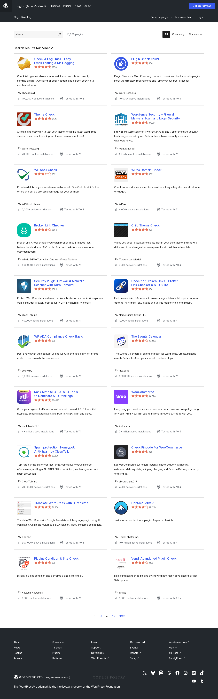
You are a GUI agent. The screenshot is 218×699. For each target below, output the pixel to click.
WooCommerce (142, 392)
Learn (94, 642)
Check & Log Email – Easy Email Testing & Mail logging (54, 61)
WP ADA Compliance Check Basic (58, 336)
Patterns (57, 658)
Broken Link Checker (49, 225)
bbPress (175, 652)
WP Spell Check (45, 170)
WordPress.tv (100, 658)
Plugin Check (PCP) (145, 59)
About (17, 642)
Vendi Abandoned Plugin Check (153, 558)
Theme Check (44, 114)
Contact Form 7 (142, 503)
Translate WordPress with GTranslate (61, 503)
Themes (57, 647)
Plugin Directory (23, 17)
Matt (173, 647)
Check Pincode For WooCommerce (156, 447)
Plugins (56, 652)
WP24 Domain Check (146, 170)
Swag (134, 658)
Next (121, 615)
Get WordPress (202, 5)
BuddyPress (177, 658)
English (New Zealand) (58, 677)
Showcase (58, 642)
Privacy (18, 658)
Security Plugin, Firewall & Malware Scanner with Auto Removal (59, 283)
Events (134, 647)
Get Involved (137, 642)
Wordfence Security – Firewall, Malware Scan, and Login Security (155, 116)
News (17, 647)
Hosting (18, 652)
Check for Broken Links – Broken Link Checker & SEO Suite (154, 283)
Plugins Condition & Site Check (56, 558)
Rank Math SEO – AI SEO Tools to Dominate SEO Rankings (56, 394)
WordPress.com (179, 642)
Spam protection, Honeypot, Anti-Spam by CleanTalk (54, 449)
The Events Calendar (146, 336)
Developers (98, 652)
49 (113, 615)
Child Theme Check (145, 225)
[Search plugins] (59, 34)
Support (95, 647)
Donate (135, 652)
